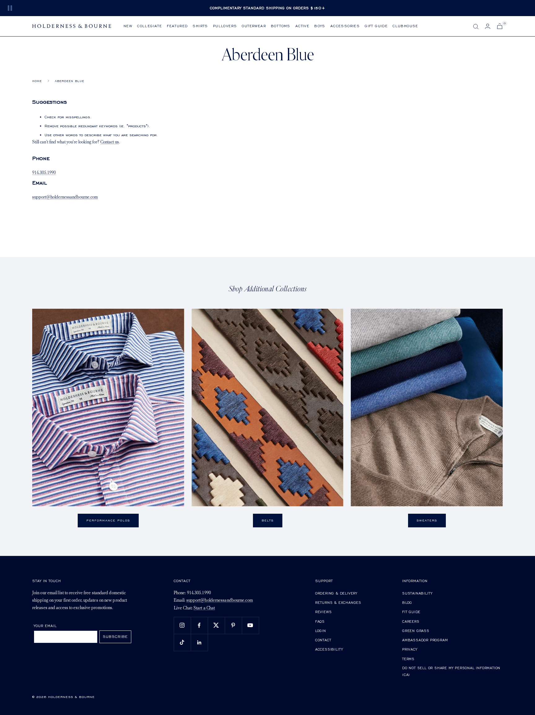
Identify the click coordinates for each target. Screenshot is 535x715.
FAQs (320, 621)
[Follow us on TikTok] (182, 642)
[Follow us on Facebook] (199, 625)
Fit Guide (411, 611)
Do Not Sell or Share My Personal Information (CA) (451, 671)
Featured (177, 26)
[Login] (487, 26)
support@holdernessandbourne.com (65, 197)
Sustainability (417, 593)
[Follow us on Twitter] (216, 625)
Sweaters (427, 520)
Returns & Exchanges (338, 602)
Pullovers (225, 26)
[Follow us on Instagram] (182, 625)
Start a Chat (204, 608)
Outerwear (254, 26)
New (128, 26)
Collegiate (149, 26)
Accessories (345, 26)
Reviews (323, 611)
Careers (411, 621)
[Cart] (500, 26)
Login (320, 630)
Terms (408, 658)
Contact (323, 640)
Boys (319, 26)
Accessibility (329, 649)
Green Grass (415, 630)
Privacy (409, 649)
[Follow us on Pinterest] (233, 625)
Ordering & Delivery (336, 593)
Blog (407, 602)
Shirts (200, 26)
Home (37, 81)
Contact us (109, 142)
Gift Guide (376, 26)
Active (302, 26)
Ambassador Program (425, 640)
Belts (268, 520)
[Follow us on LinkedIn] (199, 642)
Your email (45, 625)
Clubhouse (405, 26)
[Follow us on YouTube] (250, 625)
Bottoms (280, 26)
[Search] (476, 26)
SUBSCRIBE (115, 636)
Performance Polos (108, 520)
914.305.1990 (44, 173)
